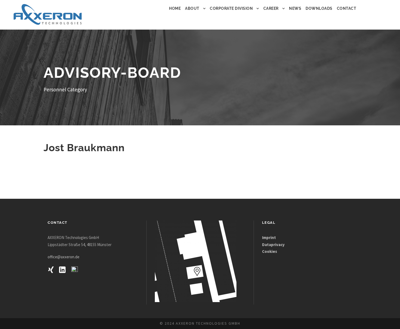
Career (271, 8)
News (295, 8)
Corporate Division (231, 8)
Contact (346, 8)
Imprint (269, 237)
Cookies (269, 251)
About (192, 8)
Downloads (319, 8)
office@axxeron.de (63, 256)
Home (175, 8)
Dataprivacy (273, 244)
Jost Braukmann (84, 148)
